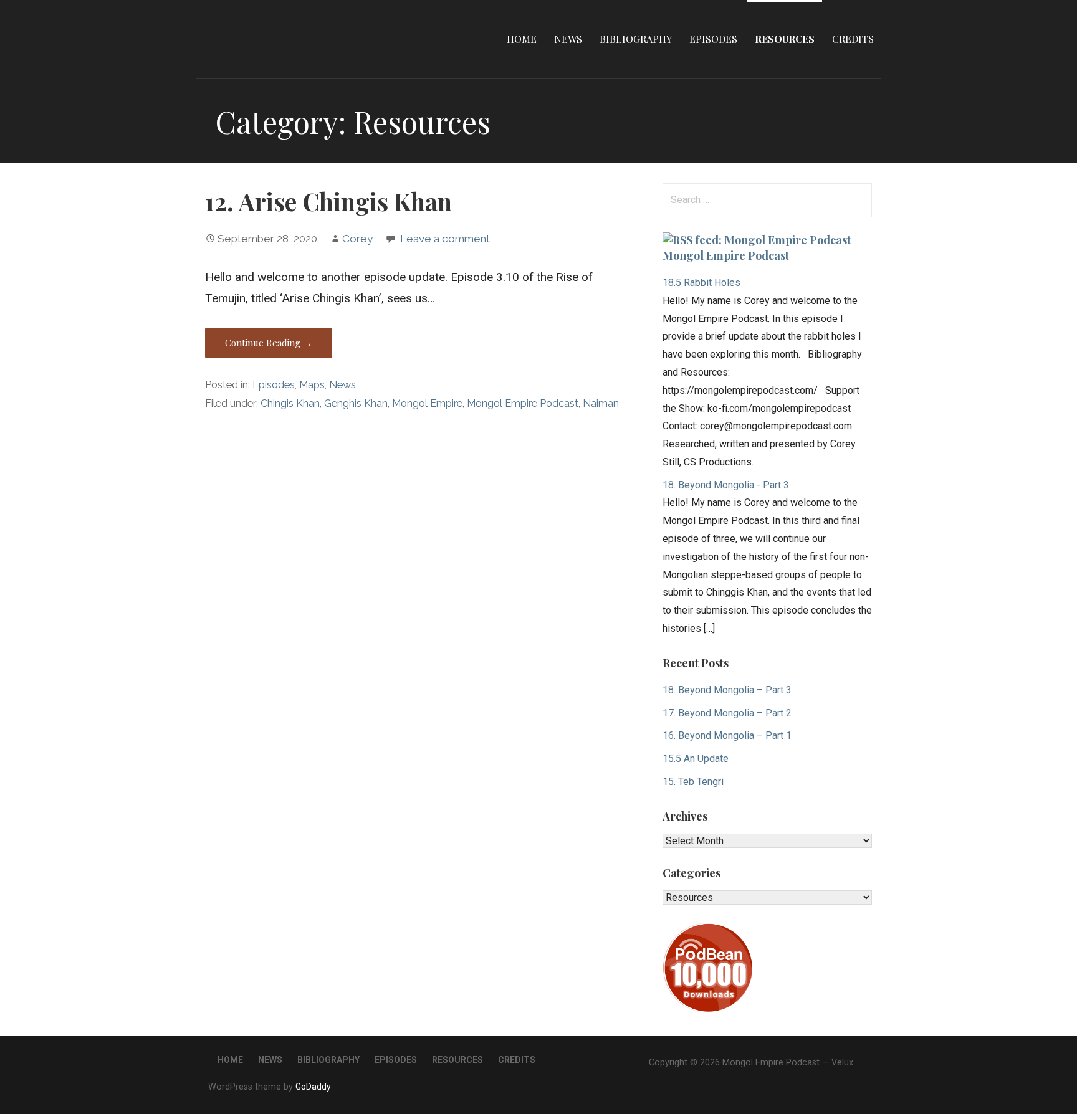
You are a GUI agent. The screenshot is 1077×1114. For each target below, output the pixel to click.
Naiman (601, 403)
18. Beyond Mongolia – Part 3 (727, 690)
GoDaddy (313, 1087)
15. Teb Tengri (693, 782)
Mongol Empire (427, 403)
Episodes (713, 38)
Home (522, 38)
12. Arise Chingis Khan (328, 201)
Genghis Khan (356, 403)
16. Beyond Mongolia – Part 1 (727, 735)
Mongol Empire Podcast (522, 403)
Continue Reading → (268, 342)
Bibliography (636, 38)
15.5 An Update (696, 758)
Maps (312, 385)
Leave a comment (445, 238)
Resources (785, 38)
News (568, 38)
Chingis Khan (290, 403)
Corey (357, 238)
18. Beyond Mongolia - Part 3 (726, 485)
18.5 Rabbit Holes (701, 282)
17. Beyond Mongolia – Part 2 (727, 713)
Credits (853, 38)
